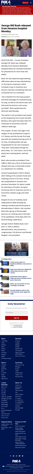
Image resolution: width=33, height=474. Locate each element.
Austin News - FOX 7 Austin (6, 428)
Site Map (17, 410)
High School (4, 378)
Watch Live (25, 2)
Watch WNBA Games (20, 445)
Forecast (17, 341)
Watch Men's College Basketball (20, 439)
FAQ (16, 392)
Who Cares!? (4, 402)
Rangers (3, 367)
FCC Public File (19, 400)
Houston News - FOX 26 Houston (6, 424)
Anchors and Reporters (18, 387)
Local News (4, 341)
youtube (19, 456)
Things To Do (18, 374)
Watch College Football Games (19, 428)
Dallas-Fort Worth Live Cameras (20, 353)
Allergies (17, 345)
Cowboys (3, 365)
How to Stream (19, 394)
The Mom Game (5, 413)
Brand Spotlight (19, 408)
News (17, 34)
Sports (3, 363)
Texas (2, 343)
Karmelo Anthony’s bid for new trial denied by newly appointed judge (20, 291)
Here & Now (4, 417)
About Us (18, 383)
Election (3, 348)
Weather (18, 339)
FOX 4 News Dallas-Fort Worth (8, 34)
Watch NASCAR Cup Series (20, 434)
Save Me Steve (19, 376)
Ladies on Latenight (6, 396)
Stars (2, 371)
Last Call (3, 395)
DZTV (2, 408)
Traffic (17, 371)
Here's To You (5, 415)
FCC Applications (19, 402)
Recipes (17, 369)
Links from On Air (19, 365)
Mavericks (3, 369)
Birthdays (17, 367)
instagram (16, 456)
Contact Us (18, 385)
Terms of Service (17, 327)
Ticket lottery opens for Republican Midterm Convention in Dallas (21, 263)
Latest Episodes (4, 384)
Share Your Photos (20, 356)
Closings (17, 343)
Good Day (18, 363)
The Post (3, 391)
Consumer (4, 352)
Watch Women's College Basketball (20, 442)
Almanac (17, 347)
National (3, 345)
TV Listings (18, 398)
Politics (3, 350)
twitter (13, 456)
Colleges (3, 376)
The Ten (3, 389)
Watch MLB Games (20, 431)
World (2, 347)
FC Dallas (3, 372)
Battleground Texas (6, 398)
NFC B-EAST (4, 406)
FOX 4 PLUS (18, 404)
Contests (17, 406)
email (22, 456)
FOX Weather (18, 350)
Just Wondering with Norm (6, 411)
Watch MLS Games (20, 447)
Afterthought (4, 404)
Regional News (6, 422)
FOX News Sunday (6, 358)
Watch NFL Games (20, 426)
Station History (19, 390)
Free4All (3, 393)
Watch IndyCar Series (20, 437)
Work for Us (18, 396)
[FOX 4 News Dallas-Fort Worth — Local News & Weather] (6, 3)
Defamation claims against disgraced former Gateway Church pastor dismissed (20, 278)
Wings (2, 374)
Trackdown (4, 400)
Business (3, 354)
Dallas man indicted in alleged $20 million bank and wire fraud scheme (20, 271)
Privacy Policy (18, 325)
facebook (10, 456)
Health (3, 356)
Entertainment (19, 372)
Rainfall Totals (19, 348)
